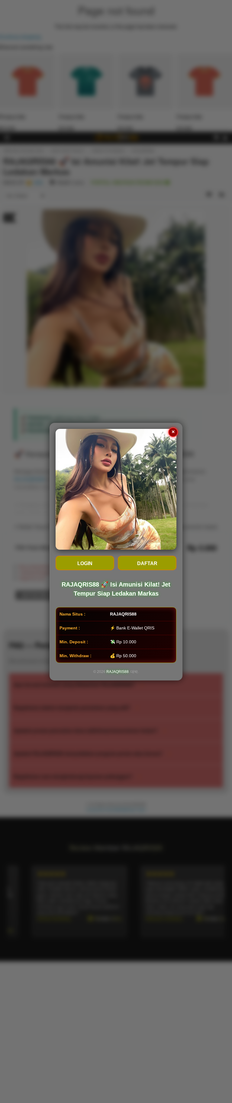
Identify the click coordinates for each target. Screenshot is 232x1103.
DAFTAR (147, 563)
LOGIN (84, 563)
